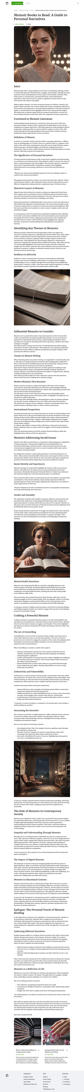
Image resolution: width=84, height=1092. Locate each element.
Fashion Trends (23, 10)
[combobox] (51, 3)
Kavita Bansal (20, 24)
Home (15, 10)
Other (31, 10)
